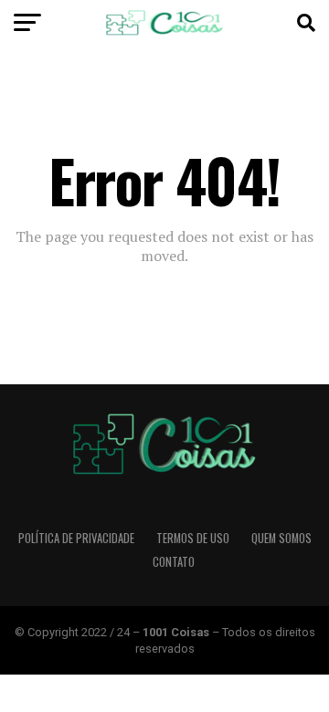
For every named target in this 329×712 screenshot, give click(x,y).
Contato (174, 562)
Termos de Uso (192, 538)
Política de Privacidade (76, 538)
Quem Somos (281, 538)
